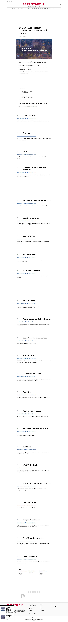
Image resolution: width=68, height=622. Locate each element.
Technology (42, 610)
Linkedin (34, 118)
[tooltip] (7, 1)
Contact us (30, 610)
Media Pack (31, 608)
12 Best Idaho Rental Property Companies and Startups (22, 571)
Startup (42, 608)
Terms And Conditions (32, 613)
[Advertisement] (34, 16)
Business (42, 605)
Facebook (30, 118)
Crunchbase (28, 106)
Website (23, 118)
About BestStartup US (32, 605)
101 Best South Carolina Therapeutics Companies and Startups (8, 609)
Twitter (26, 118)
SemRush (34, 106)
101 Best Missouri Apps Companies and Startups (9, 616)
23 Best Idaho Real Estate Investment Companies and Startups (43, 571)
